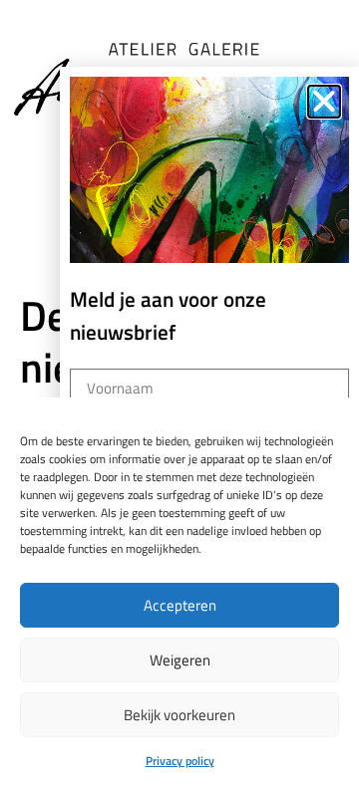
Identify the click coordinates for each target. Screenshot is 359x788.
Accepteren (180, 605)
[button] (324, 102)
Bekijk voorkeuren (179, 714)
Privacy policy (180, 760)
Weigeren (180, 660)
